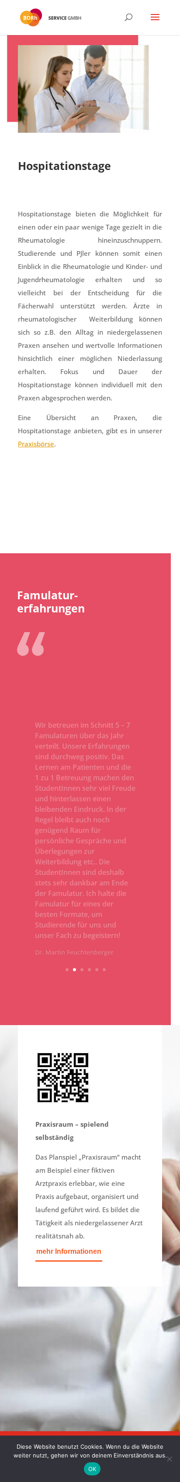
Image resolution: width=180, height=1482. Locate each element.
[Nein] (169, 1458)
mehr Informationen (68, 1251)
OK (92, 1468)
